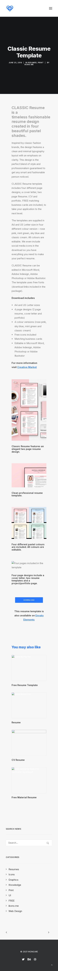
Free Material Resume (24, 797)
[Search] (29, 842)
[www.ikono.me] (10, 8)
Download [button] (29, 600)
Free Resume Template (25, 685)
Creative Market (27, 367)
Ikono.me (29, 64)
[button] (50, 8)
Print (41, 63)
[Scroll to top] (51, 964)
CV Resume (18, 760)
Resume (16, 722)
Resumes (32, 63)
